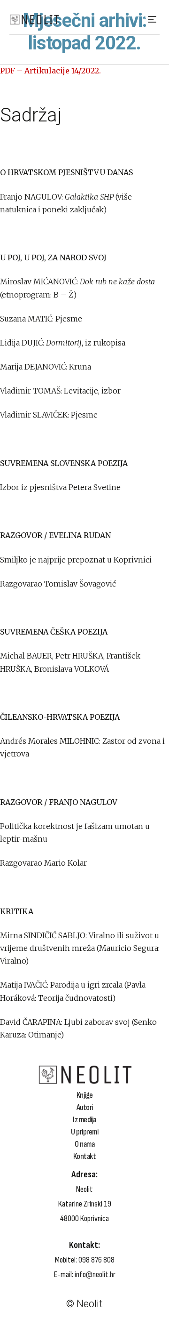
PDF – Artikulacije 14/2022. (50, 70)
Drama (34, 1261)
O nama (84, 1144)
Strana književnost (53, 1241)
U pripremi (84, 1132)
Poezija (34, 1268)
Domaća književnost (56, 1234)
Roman (34, 1248)
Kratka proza (44, 1255)
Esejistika (38, 1275)
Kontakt (84, 1156)
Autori (85, 1107)
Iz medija (84, 1120)
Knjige (85, 1095)
